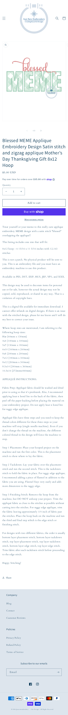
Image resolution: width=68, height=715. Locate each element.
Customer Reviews (16, 617)
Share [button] (9, 577)
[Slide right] (40, 130)
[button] (3, 18)
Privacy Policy (13, 637)
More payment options (34, 219)
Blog (8, 603)
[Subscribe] (58, 672)
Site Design (35, 709)
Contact (10, 610)
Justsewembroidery (22, 709)
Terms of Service (15, 652)
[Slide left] (27, 130)
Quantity (6, 185)
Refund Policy (13, 644)
